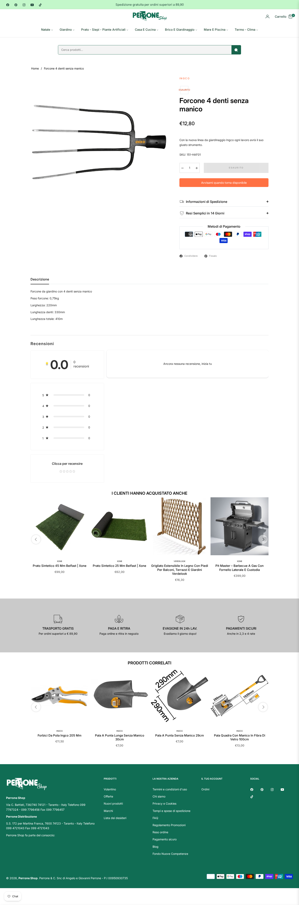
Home (35, 68)
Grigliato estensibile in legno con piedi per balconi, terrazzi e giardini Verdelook (179, 570)
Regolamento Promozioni (169, 825)
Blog (155, 846)
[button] (67, 395)
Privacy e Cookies (164, 803)
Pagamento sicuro (165, 839)
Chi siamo (159, 796)
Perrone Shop (28, 878)
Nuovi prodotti (113, 803)
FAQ (155, 818)
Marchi (108, 811)
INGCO (59, 731)
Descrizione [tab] (40, 279)
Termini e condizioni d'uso (170, 789)
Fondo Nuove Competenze (170, 853)
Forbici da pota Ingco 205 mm (59, 735)
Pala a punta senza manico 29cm (179, 735)
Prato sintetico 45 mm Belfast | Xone (59, 566)
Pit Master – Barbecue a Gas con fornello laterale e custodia (239, 568)
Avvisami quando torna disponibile (224, 182)
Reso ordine (160, 832)
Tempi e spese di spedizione (171, 811)
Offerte (108, 796)
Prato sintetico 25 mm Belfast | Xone (119, 566)
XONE (59, 561)
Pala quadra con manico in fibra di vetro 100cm (239, 737)
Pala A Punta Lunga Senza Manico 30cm (119, 737)
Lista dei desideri (115, 818)
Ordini (205, 789)
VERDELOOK (179, 561)
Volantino (110, 789)
